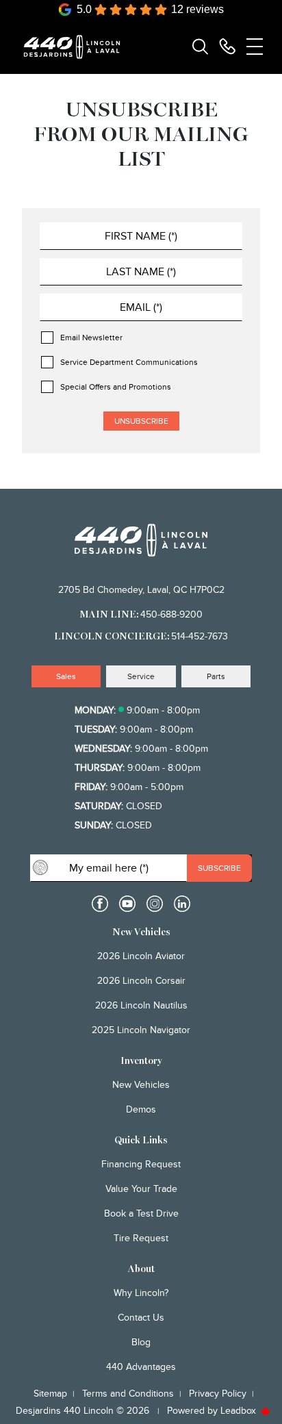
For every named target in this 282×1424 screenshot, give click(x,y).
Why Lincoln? (141, 1293)
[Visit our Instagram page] (154, 903)
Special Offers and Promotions (115, 387)
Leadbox (239, 1410)
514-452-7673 (199, 636)
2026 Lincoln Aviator (141, 956)
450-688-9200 (171, 614)
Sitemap (50, 1393)
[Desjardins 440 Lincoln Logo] (78, 47)
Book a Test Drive (141, 1213)
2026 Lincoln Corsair (141, 981)
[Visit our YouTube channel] (127, 903)
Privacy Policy (217, 1393)
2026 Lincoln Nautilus (141, 1005)
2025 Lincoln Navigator (141, 1030)
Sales (66, 676)
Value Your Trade (141, 1189)
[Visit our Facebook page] (100, 903)
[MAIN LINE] (227, 46)
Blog (141, 1342)
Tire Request (141, 1238)
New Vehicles (141, 1085)
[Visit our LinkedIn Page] (182, 903)
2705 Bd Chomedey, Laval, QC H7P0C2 (141, 590)
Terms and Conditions (128, 1393)
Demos (141, 1109)
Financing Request (141, 1164)
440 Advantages (141, 1367)
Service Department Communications (129, 362)
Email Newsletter (91, 337)
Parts (216, 676)
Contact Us (141, 1317)
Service (141, 676)
